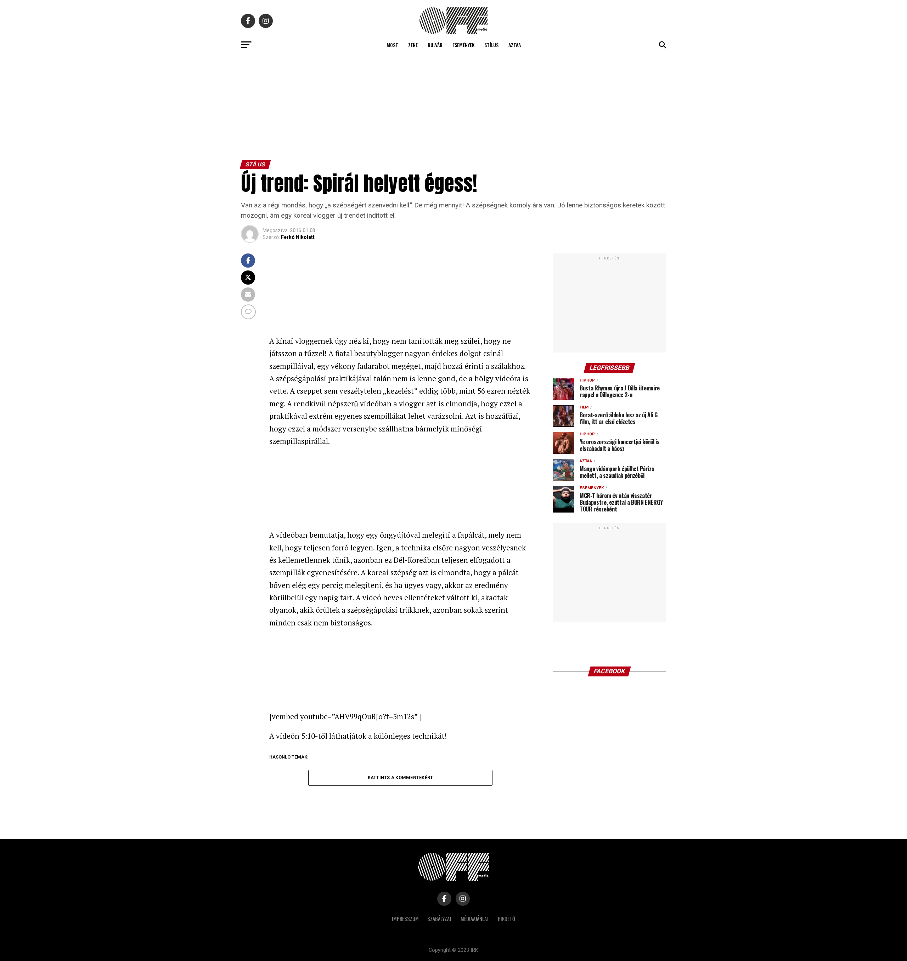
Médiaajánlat (475, 918)
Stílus (491, 44)
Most (392, 44)
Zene (413, 44)
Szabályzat (439, 918)
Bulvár (435, 44)
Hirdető (506, 918)
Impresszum (405, 918)
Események (463, 44)
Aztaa (514, 44)
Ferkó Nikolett (298, 237)
